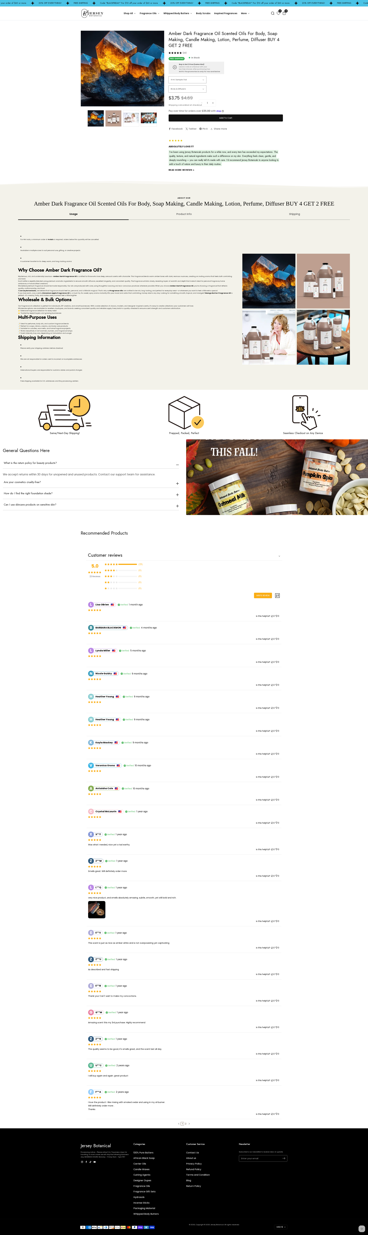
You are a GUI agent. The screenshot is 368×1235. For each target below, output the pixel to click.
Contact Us (192, 1152)
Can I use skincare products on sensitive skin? (30, 505)
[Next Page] (189, 1123)
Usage (73, 214)
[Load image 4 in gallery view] (149, 118)
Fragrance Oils (116, 290)
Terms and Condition (198, 1174)
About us (191, 1158)
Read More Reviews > (181, 170)
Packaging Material (144, 1208)
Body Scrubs (203, 13)
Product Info (184, 214)
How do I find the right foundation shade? (28, 493)
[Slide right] (161, 118)
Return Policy (193, 1186)
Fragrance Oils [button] (148, 13)
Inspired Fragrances (225, 13)
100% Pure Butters (143, 1152)
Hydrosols (138, 1197)
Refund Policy (193, 1169)
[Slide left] (84, 118)
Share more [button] (220, 128)
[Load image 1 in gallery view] (96, 118)
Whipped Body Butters (146, 1214)
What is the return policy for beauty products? (30, 463)
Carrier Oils (139, 1163)
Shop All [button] (128, 13)
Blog (188, 1180)
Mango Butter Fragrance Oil (218, 293)
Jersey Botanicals (28, 290)
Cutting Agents (141, 1174)
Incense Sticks (141, 1202)
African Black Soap (144, 1158)
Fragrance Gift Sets (144, 1191)
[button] (273, 13)
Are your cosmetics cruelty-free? (22, 482)
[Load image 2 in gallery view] (113, 118)
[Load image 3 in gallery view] (131, 118)
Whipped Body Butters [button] (176, 13)
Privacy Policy (194, 1163)
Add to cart (225, 117)
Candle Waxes (141, 1169)
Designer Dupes (142, 1180)
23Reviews (95, 576)
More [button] (244, 13)
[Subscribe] (283, 1158)
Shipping (294, 214)
